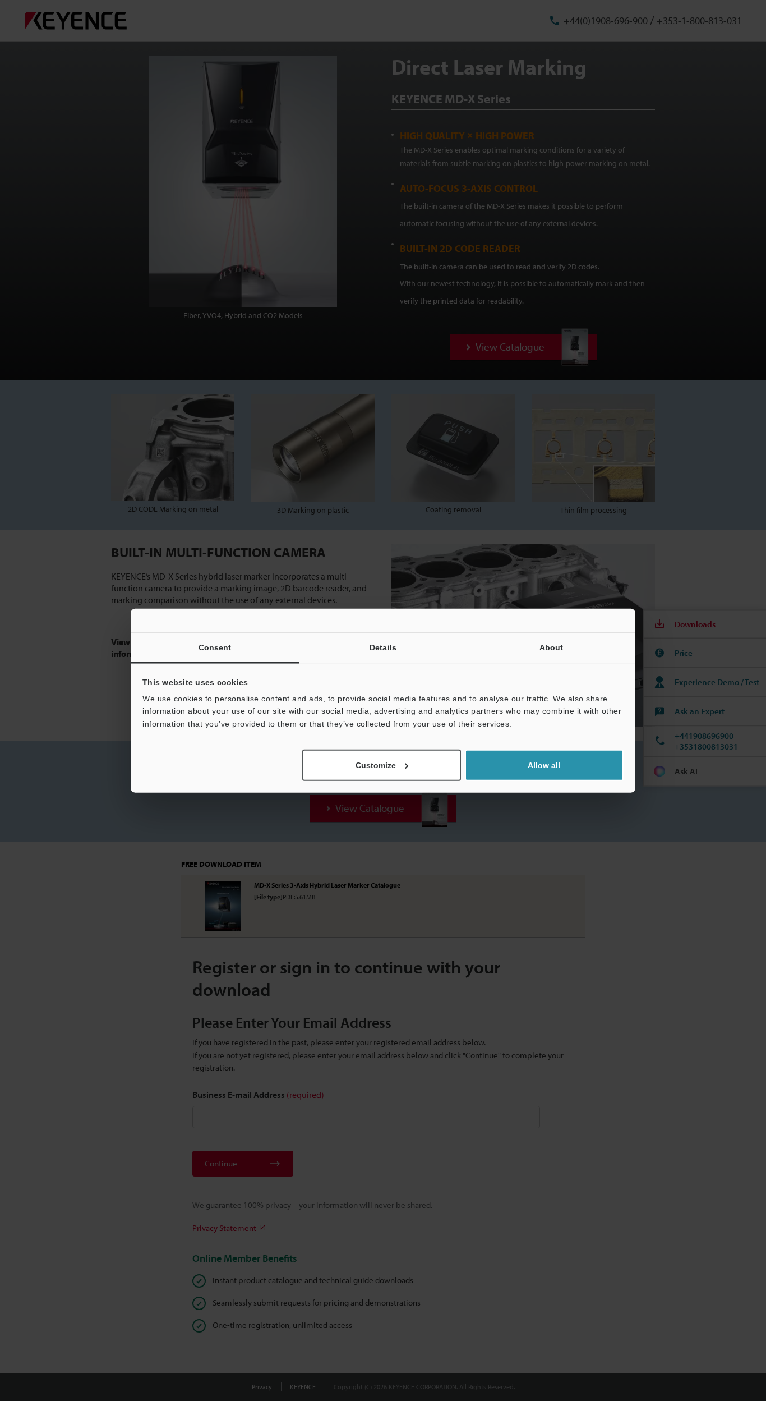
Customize (376, 765)
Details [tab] (383, 646)
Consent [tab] (215, 646)
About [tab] (551, 646)
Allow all (544, 765)
